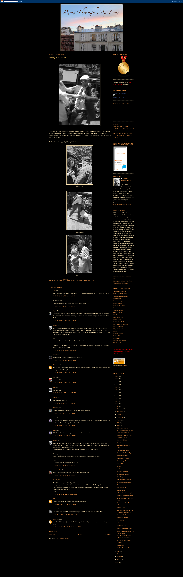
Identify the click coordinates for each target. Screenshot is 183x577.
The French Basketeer (119, 343)
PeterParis (55, 365)
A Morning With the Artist (124, 479)
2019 (117, 379)
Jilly (54, 311)
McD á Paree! (120, 523)
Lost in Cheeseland (118, 322)
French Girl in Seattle (119, 305)
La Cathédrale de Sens (123, 474)
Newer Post (52, 534)
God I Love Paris (118, 310)
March (119, 554)
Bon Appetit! (120, 545)
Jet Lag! (119, 466)
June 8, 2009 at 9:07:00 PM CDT (64, 425)
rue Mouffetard (59, 280)
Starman (55, 397)
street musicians (89, 280)
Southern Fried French (119, 340)
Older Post (108, 534)
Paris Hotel (124, 366)
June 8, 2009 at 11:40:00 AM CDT (65, 383)
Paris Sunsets (120, 443)
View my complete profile (122, 204)
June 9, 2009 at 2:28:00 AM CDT (65, 475)
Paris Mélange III (121, 461)
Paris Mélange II (121, 487)
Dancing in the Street (57, 57)
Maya (54, 418)
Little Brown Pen (118, 317)
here (76, 142)
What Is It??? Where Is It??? (124, 458)
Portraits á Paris (121, 507)
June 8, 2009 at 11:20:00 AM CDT (65, 372)
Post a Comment (53, 531)
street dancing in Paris (74, 280)
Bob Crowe (56, 408)
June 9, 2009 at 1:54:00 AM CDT (65, 465)
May (118, 551)
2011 (117, 401)
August (119, 420)
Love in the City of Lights (120, 324)
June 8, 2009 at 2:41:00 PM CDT (64, 393)
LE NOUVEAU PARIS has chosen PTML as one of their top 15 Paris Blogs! (123, 135)
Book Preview (117, 169)
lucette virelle (56, 470)
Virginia (55, 325)
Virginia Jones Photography (119, 93)
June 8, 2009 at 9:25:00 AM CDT (65, 296)
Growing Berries (117, 312)
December (120, 409)
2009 (117, 406)
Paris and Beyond (118, 333)
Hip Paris (115, 315)
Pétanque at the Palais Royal (124, 453)
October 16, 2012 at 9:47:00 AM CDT (67, 527)
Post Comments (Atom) (62, 538)
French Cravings (117, 301)
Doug (54, 290)
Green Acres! (120, 485)
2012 (117, 398)
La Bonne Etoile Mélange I (124, 482)
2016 (117, 387)
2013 (117, 395)
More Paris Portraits (122, 455)
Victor (54, 509)
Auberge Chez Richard (119, 291)
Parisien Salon (117, 336)
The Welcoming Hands (123, 450)
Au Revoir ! (120, 469)
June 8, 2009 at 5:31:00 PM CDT (64, 413)
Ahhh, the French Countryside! (125, 493)
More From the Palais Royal (124, 528)
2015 (117, 390)
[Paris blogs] (123, 76)
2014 (117, 393)
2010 (117, 404)
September (120, 417)
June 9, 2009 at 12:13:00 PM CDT (65, 494)
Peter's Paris (116, 338)
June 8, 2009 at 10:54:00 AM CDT (65, 350)
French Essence (117, 303)
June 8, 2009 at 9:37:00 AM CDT (65, 306)
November (120, 412)
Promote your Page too (118, 97)
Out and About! (121, 490)
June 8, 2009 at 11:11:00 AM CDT (65, 360)
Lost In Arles (117, 319)
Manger (115, 331)
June (118, 425)
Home (79, 534)
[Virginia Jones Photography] (114, 95)
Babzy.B (55, 499)
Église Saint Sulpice (122, 428)
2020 (117, 376)
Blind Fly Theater (58, 480)
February (119, 556)
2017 (117, 384)
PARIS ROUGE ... (119, 160)
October (119, 414)
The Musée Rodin (121, 526)
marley (55, 355)
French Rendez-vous (118, 308)
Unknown (55, 519)
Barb (54, 387)
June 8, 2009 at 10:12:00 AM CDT (65, 320)
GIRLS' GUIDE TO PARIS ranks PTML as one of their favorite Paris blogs (123, 129)
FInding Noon (117, 298)
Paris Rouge (120, 477)
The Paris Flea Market (123, 548)
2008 (117, 563)
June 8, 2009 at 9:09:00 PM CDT (64, 436)
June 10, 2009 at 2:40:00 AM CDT (65, 504)
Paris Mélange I (121, 520)
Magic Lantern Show (119, 329)
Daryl (54, 377)
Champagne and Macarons (120, 296)
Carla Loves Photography (120, 294)
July (118, 423)
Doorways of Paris (122, 440)
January (119, 559)
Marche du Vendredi (122, 471)
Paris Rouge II (121, 463)
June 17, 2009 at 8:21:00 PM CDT (65, 514)
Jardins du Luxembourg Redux (125, 495)
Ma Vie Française (118, 326)
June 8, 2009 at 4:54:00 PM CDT (64, 403)
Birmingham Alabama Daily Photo (122, 281)
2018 (117, 381)
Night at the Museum (122, 517)
